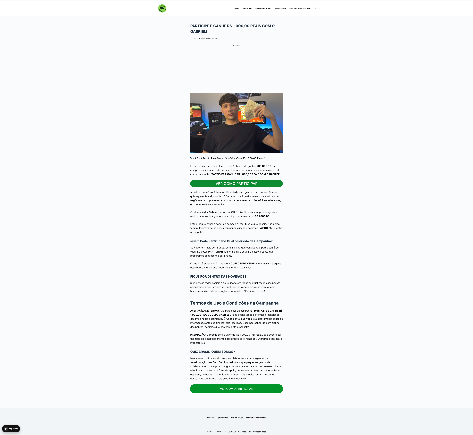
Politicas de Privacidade (299, 8)
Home (237, 8)
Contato (210, 418)
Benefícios (205, 38)
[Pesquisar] (315, 8)
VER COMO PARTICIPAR (237, 183)
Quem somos (247, 8)
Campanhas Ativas (263, 8)
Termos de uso (280, 8)
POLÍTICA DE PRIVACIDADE (256, 418)
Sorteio (214, 38)
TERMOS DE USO (237, 418)
